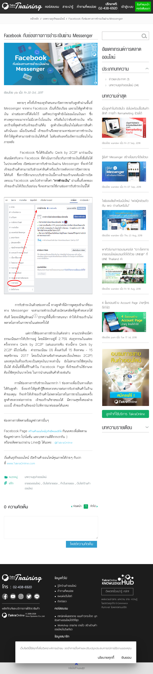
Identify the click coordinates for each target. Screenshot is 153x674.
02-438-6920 (22, 587)
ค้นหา (144, 35)
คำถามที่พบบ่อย (86, 6)
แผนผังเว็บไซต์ (65, 596)
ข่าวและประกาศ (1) (119, 79)
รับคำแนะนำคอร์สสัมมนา (143, 6)
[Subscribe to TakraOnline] (13, 596)
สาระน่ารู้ (68, 6)
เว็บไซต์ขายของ (51, 483)
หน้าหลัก (34, 19)
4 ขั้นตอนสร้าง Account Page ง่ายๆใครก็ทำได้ (125, 305)
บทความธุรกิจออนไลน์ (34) (124, 85)
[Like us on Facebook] (5, 596)
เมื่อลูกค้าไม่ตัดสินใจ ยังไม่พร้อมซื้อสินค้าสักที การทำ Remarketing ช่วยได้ (125, 111)
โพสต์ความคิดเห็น (81, 544)
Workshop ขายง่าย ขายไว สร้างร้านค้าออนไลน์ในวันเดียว (76, 627)
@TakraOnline (63, 443)
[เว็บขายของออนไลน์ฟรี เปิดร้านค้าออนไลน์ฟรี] (13, 616)
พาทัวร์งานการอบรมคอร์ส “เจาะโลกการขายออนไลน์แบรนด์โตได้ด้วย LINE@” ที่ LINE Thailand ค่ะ (125, 254)
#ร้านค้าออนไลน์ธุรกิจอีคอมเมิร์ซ (45, 431)
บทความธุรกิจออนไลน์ (54, 19)
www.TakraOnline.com (21, 464)
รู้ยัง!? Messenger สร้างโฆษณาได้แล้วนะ (125, 157)
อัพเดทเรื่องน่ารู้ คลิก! (117, 591)
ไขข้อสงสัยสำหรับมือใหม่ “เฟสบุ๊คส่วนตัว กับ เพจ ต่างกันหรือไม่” (125, 203)
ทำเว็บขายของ (67, 483)
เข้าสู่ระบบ (127, 6)
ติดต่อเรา (62, 601)
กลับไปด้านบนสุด (76, 668)
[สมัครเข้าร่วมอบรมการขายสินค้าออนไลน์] (125, 395)
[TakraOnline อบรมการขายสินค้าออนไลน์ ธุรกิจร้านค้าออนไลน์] (24, 578)
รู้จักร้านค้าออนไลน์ (67, 585)
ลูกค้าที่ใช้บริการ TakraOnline (125, 414)
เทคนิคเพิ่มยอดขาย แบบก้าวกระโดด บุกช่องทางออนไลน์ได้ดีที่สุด (76, 618)
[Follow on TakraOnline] (21, 596)
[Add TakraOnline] (37, 596)
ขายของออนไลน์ (33, 483)
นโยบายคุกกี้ (106, 657)
